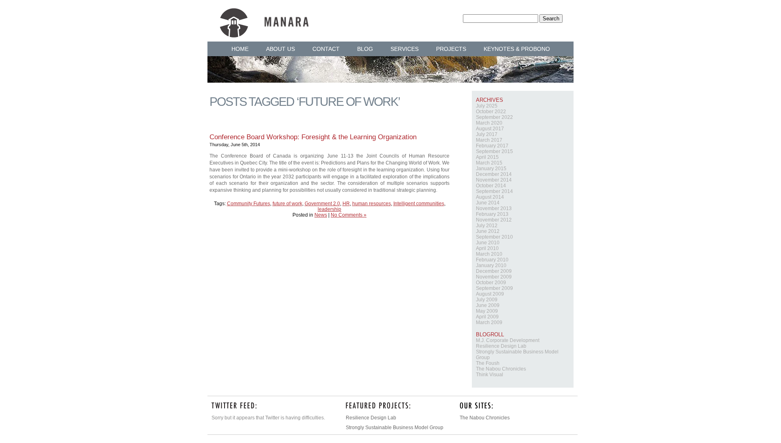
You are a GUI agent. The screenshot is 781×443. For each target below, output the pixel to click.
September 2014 (494, 191)
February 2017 (492, 146)
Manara (264, 17)
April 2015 (487, 157)
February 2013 (492, 214)
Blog (365, 49)
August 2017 (490, 129)
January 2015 (491, 168)
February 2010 (492, 260)
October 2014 (491, 186)
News (320, 215)
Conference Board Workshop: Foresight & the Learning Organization (313, 137)
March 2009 (489, 322)
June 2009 (488, 305)
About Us (280, 49)
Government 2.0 (322, 203)
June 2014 (488, 203)
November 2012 (494, 220)
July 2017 (486, 134)
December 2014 (494, 174)
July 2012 (486, 225)
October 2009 (491, 282)
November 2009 (494, 277)
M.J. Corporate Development (507, 340)
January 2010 (491, 265)
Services (404, 49)
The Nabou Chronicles (501, 369)
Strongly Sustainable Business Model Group (394, 427)
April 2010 (487, 248)
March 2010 (489, 254)
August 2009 (490, 294)
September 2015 (494, 151)
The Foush (488, 363)
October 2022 (491, 111)
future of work (287, 203)
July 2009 (486, 300)
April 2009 (487, 317)
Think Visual (489, 374)
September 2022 (494, 117)
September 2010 (494, 237)
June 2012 (488, 231)
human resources (371, 203)
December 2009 (494, 271)
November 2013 (494, 208)
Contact (326, 49)
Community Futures (248, 203)
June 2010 (488, 243)
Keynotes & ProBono (517, 49)
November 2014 (494, 180)
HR (346, 203)
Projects (451, 49)
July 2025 (486, 106)
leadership (329, 209)
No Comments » (349, 215)
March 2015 (489, 163)
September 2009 (494, 288)
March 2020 (489, 123)
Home (240, 49)
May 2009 (487, 311)
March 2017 (489, 140)
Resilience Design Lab (501, 346)
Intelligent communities (418, 203)
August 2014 (490, 197)
